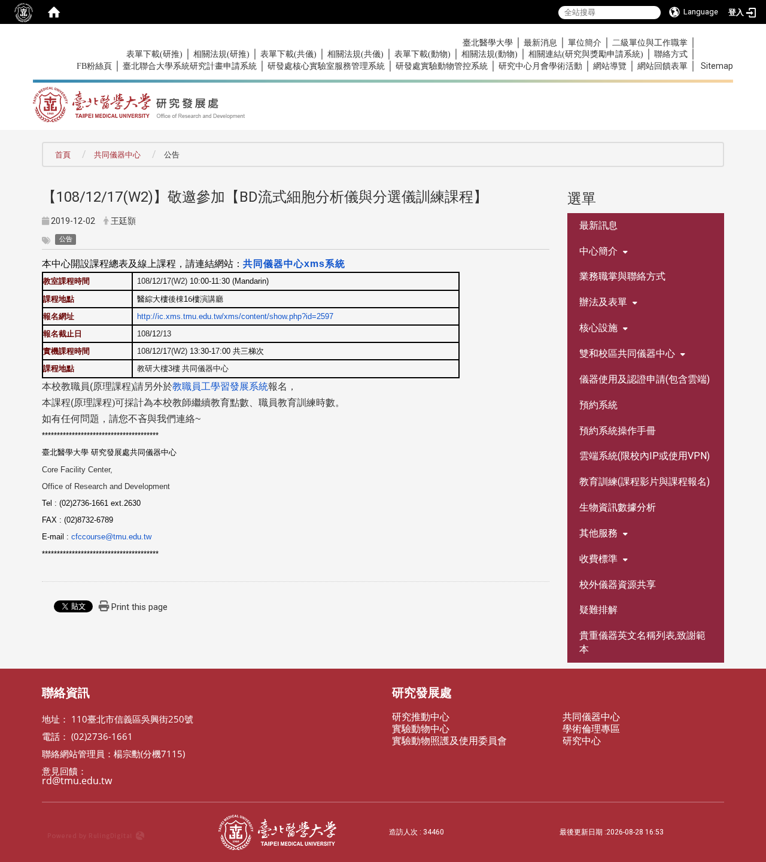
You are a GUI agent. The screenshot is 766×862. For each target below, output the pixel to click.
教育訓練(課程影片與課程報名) (644, 481)
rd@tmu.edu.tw (77, 780)
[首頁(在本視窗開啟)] (54, 12)
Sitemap (717, 66)
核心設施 (598, 327)
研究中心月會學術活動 (540, 66)
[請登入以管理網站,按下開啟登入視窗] (24, 12)
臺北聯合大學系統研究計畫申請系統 (190, 66)
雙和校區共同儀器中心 (627, 353)
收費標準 (598, 558)
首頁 (63, 154)
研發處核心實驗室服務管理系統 (326, 66)
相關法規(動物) (489, 54)
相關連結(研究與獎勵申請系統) (585, 54)
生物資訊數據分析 (617, 507)
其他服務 (598, 533)
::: (70, 42)
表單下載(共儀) (288, 54)
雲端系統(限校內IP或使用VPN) (644, 456)
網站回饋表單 (662, 66)
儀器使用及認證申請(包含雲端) (644, 379)
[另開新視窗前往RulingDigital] (127, 832)
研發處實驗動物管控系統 (442, 66)
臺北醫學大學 (488, 42)
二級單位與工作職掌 (650, 42)
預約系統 (598, 405)
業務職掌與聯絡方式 (622, 276)
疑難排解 (598, 609)
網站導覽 (610, 66)
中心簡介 (598, 251)
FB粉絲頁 (94, 66)
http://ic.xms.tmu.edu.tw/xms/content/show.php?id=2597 (235, 316)
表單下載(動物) (422, 54)
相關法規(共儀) (355, 54)
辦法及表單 (603, 302)
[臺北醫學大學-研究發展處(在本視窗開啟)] (256, 100)
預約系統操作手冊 (617, 430)
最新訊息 (598, 225)
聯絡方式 (671, 54)
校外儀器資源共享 (617, 584)
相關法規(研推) (221, 54)
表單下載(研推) (154, 54)
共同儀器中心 (117, 154)
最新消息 (540, 42)
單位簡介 (584, 42)
